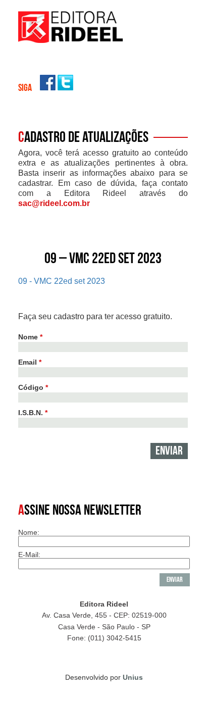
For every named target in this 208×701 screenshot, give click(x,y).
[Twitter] (65, 87)
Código (33, 387)
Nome (30, 337)
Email (29, 362)
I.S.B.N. (32, 413)
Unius (133, 677)
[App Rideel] (71, 40)
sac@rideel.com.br (54, 203)
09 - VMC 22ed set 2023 (61, 281)
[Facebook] (48, 87)
